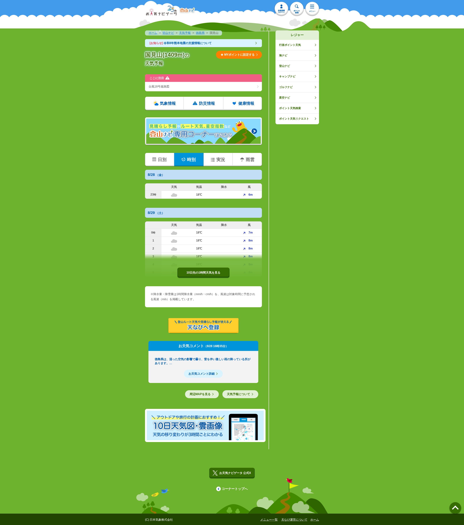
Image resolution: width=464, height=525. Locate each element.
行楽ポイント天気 (290, 44)
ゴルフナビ (286, 87)
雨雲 (250, 159)
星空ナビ (284, 97)
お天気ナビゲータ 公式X (235, 472)
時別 (191, 159)
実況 (220, 159)
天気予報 (185, 32)
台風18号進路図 (159, 86)
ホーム (153, 32)
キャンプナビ (287, 76)
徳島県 (200, 32)
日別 (162, 159)
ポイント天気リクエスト (294, 118)
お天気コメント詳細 (201, 373)
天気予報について (238, 394)
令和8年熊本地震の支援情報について (181, 43)
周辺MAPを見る (200, 394)
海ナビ (283, 55)
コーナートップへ (235, 489)
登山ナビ (168, 32)
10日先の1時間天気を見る (203, 272)
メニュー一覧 (269, 519)
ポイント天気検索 (290, 108)
